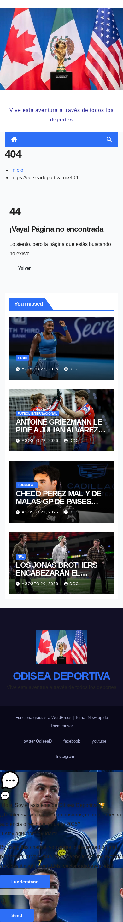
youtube (99, 741)
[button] (109, 139)
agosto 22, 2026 (41, 369)
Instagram (65, 756)
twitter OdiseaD (38, 741)
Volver (24, 268)
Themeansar (61, 725)
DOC (74, 369)
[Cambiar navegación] (62, 139)
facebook (71, 741)
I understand (25, 881)
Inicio (17, 170)
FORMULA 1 (27, 485)
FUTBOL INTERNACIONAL (37, 413)
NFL (21, 556)
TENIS (22, 357)
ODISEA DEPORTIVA (61, 97)
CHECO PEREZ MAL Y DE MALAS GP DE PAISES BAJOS (58, 501)
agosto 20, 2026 (41, 584)
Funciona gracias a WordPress (44, 717)
